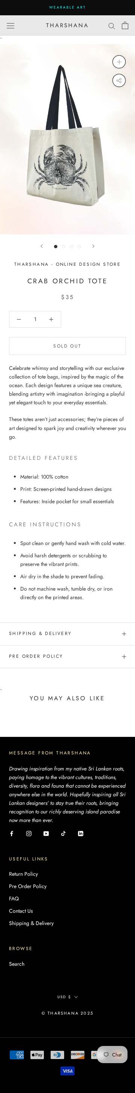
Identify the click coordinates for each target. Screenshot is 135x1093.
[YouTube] (46, 833)
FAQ (14, 898)
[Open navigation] (10, 25)
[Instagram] (29, 833)
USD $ (64, 997)
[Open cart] (125, 25)
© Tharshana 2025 (67, 1013)
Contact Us (21, 911)
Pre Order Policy (36, 656)
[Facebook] (11, 833)
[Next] (93, 246)
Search (16, 964)
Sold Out (67, 346)
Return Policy (23, 874)
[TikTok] (63, 833)
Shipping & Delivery (40, 633)
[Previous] (41, 246)
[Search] (111, 25)
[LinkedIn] (80, 833)
